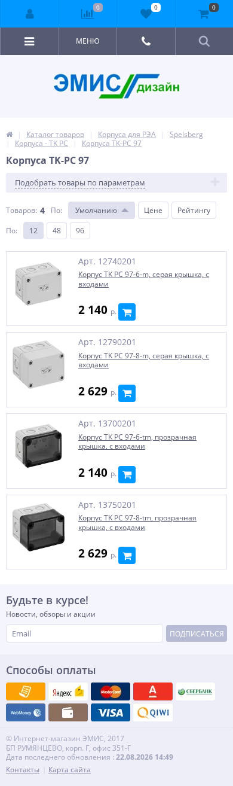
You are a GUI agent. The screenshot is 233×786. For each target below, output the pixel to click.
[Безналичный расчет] (153, 712)
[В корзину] (127, 312)
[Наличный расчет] (110, 712)
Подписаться (197, 634)
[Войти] (30, 14)
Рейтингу (193, 210)
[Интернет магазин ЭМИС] (9, 134)
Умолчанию (96, 210)
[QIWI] (195, 691)
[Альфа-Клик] (25, 712)
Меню (88, 41)
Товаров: (21, 210)
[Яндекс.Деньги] (153, 691)
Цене (153, 210)
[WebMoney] (110, 691)
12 (33, 231)
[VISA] (25, 691)
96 (80, 231)
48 (57, 231)
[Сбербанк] (68, 712)
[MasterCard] (68, 691)
